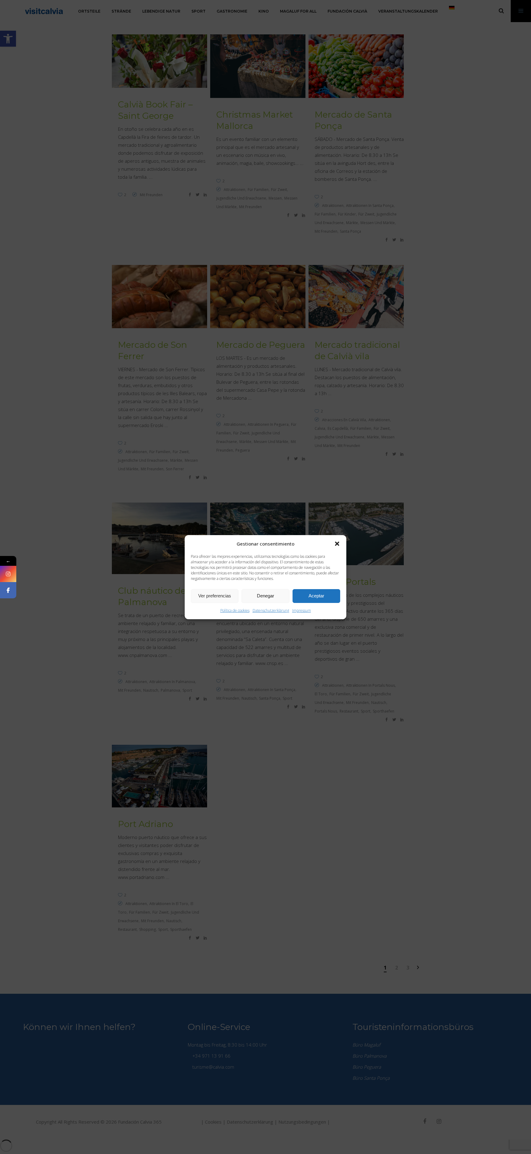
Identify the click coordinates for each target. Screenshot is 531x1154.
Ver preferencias (214, 595)
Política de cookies (235, 610)
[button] (337, 544)
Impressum (301, 610)
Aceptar (316, 595)
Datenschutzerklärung (271, 610)
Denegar (265, 595)
